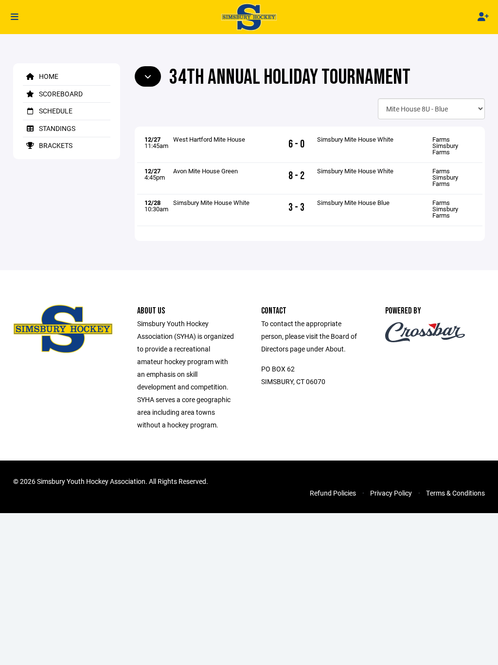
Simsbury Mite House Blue (353, 202)
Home (47, 76)
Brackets (54, 145)
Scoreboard (60, 93)
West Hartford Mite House (209, 139)
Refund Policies (333, 493)
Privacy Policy (391, 493)
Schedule (54, 110)
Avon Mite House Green (205, 170)
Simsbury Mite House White (355, 139)
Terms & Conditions (455, 493)
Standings (56, 128)
